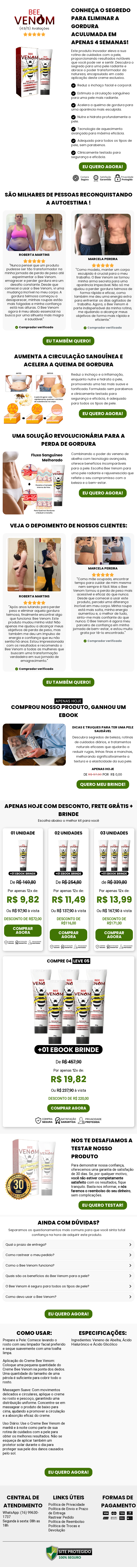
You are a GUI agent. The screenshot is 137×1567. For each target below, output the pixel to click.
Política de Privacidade (66, 1504)
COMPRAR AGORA (23, 930)
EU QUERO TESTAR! (102, 1205)
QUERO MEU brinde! (103, 784)
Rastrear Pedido (61, 1517)
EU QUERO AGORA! (102, 167)
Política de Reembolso (66, 1521)
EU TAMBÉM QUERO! (68, 341)
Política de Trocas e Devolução (64, 1528)
